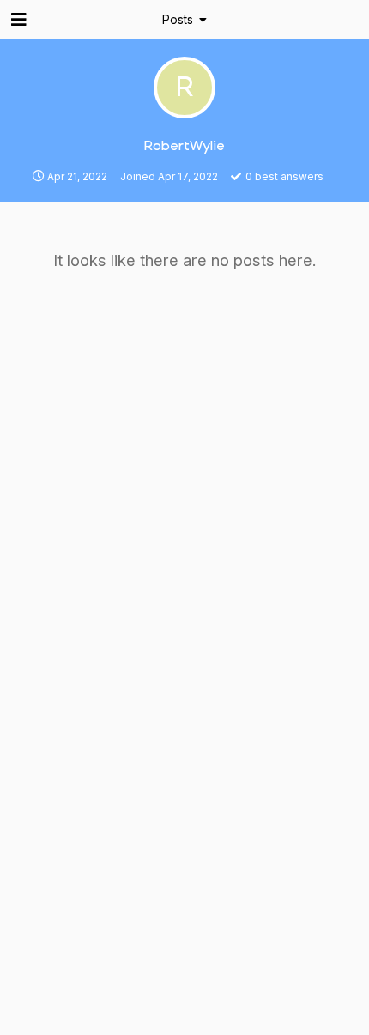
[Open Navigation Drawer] (17, 19)
